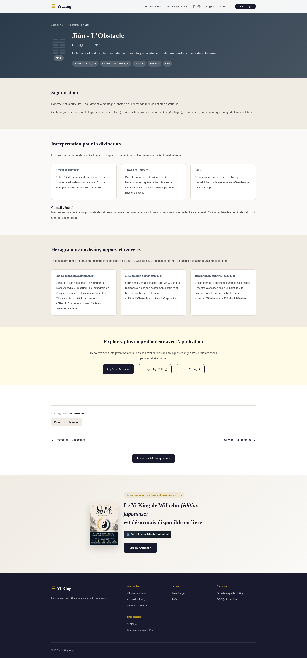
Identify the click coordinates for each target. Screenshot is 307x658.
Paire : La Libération (66, 422)
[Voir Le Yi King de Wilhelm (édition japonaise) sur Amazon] (104, 524)
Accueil (55, 24)
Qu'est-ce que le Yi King (230, 593)
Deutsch (224, 6)
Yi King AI (132, 623)
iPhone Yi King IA (190, 369)
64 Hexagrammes (177, 6)
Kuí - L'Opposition (165, 298)
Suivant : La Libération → (240, 439)
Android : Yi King (136, 599)
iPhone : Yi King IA (137, 605)
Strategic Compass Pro (140, 630)
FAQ (174, 599)
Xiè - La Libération (235, 298)
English (210, 6)
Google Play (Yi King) (154, 369)
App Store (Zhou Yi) (118, 369)
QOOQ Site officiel (227, 599)
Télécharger (245, 6)
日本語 (197, 6)
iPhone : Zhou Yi (136, 593)
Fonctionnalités (153, 6)
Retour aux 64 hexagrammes (154, 458)
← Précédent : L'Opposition (68, 439)
